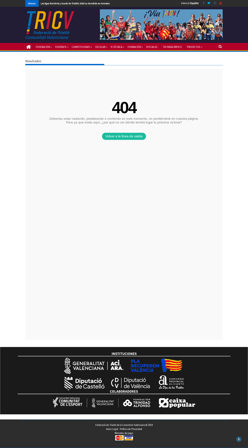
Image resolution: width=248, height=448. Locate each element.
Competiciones (81, 47)
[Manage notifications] (239, 439)
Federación (43, 47)
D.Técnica (116, 47)
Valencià (185, 3)
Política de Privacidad (131, 429)
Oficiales (151, 47)
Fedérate (60, 47)
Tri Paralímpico (172, 47)
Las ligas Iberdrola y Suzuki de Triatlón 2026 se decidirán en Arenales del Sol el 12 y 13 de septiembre (92, 3)
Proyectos (193, 47)
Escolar (100, 47)
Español (194, 3)
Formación (134, 47)
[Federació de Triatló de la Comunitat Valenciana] (28, 46)
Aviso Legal (112, 429)
